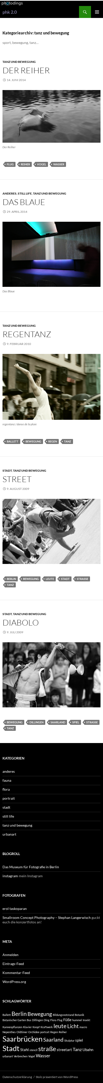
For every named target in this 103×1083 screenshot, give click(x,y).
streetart (64, 1049)
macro (83, 1027)
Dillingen (37, 722)
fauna (6, 780)
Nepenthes (9, 1032)
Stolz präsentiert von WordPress (57, 1077)
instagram (10, 876)
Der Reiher (26, 70)
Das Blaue (23, 202)
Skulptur (69, 1040)
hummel (77, 1020)
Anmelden (10, 955)
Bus (29, 1020)
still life (25, 193)
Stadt (65, 578)
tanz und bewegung (19, 62)
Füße (67, 1019)
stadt (7, 470)
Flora (53, 1020)
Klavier (27, 1027)
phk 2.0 (9, 12)
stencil (34, 1050)
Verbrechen (21, 1056)
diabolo (20, 622)
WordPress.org (14, 981)
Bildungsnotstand (63, 1014)
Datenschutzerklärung (17, 1077)
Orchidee (34, 1032)
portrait (8, 798)
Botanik (79, 1014)
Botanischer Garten (14, 1020)
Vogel (41, 164)
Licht (73, 1026)
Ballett (12, 441)
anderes (9, 193)
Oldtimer (22, 1032)
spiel (75, 722)
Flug (10, 164)
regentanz (26, 334)
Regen (52, 441)
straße (82, 578)
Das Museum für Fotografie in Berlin (30, 867)
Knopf (36, 1027)
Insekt (86, 1020)
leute (50, 578)
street (17, 479)
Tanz (67, 441)
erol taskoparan (14, 908)
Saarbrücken (22, 1038)
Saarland (57, 722)
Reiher (25, 164)
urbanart (9, 834)
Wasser (58, 164)
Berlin (11, 578)
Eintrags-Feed (13, 964)
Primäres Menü (97, 12)
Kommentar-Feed (16, 973)
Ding (47, 1020)
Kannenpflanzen (12, 1027)
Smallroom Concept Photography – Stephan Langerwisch (46, 917)
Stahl (24, 1049)
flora (6, 789)
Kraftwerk (46, 1027)
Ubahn (87, 1049)
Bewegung (33, 441)
